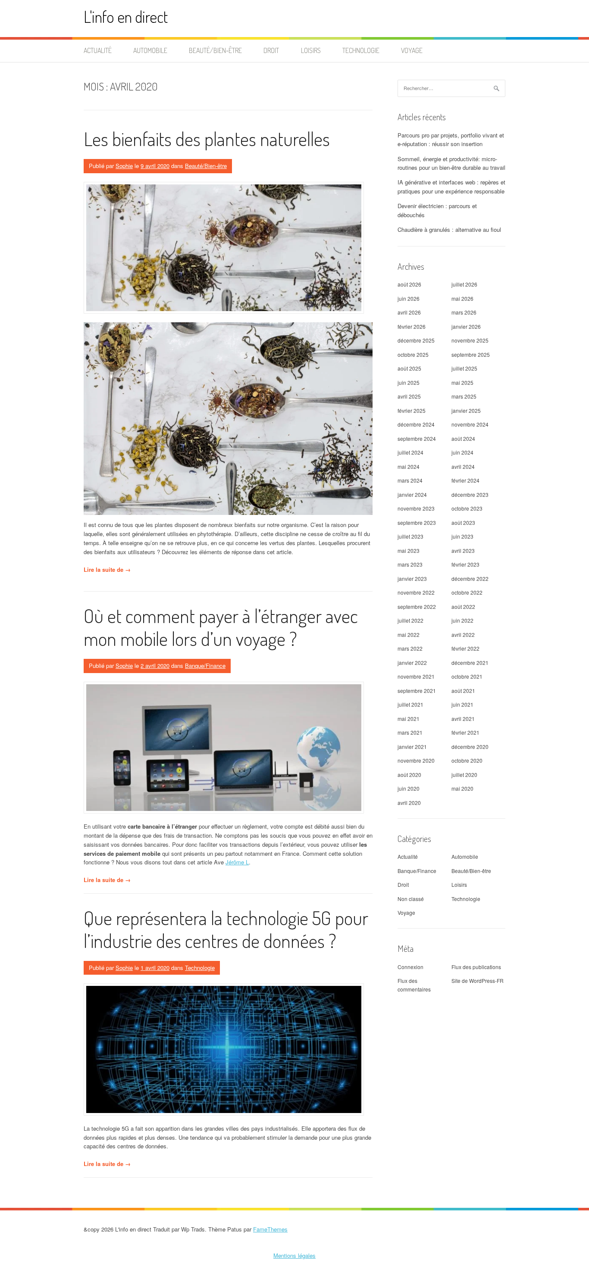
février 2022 (465, 648)
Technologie (360, 50)
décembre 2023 (470, 494)
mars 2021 (410, 732)
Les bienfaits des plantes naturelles (207, 138)
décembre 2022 (470, 578)
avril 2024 (463, 466)
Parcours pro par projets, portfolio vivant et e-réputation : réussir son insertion (451, 139)
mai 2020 (462, 788)
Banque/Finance (205, 665)
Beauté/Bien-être (215, 50)
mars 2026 (463, 312)
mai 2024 (409, 466)
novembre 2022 (416, 592)
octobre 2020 (466, 760)
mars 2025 (463, 396)
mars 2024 (410, 480)
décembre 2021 (470, 662)
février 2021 (465, 732)
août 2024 (463, 438)
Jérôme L (237, 862)
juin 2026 (409, 298)
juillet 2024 (410, 452)
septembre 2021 (417, 690)
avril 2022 (463, 634)
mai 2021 (409, 718)
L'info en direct (126, 16)
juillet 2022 (410, 620)
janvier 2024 (412, 494)
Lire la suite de (107, 569)
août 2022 (463, 606)
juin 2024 (462, 452)
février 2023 (465, 564)
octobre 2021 (466, 676)
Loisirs (311, 50)
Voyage (412, 50)
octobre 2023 (466, 508)
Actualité (98, 50)
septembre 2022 (417, 606)
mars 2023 (410, 564)
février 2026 (412, 326)
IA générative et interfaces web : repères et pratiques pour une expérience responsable (451, 186)
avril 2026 (409, 312)
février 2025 (412, 410)
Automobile (150, 50)
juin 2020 (409, 788)
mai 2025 (462, 382)
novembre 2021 (416, 676)
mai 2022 (409, 634)
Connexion (410, 966)
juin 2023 (462, 536)
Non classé (411, 898)
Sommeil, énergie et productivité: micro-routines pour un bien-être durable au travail (451, 163)
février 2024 (465, 480)
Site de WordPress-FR (477, 980)
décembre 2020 (470, 746)
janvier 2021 (412, 746)
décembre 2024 (416, 424)
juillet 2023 (410, 536)
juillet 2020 (464, 774)
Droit (271, 50)
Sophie (124, 166)
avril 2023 (463, 550)
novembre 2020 (416, 760)
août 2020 (409, 774)
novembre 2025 (470, 340)
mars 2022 (410, 648)
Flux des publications (476, 966)
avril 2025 (409, 396)
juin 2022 (462, 620)
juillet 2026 (464, 284)
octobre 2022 (466, 592)
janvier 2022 (412, 662)
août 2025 (409, 368)
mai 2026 (462, 298)
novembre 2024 (470, 424)
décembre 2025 (416, 340)
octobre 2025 (413, 354)
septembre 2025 (470, 354)
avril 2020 (409, 802)
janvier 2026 (466, 326)
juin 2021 (462, 704)
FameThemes (270, 1229)
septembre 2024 (417, 438)
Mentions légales (294, 1255)
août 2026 (409, 284)
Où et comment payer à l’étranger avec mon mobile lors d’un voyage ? (221, 627)
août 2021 (463, 690)
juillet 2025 (464, 368)
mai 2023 (409, 550)
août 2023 (463, 522)
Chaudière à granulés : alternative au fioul (449, 229)
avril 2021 (463, 718)
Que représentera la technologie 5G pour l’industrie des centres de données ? (226, 929)
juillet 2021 (410, 704)
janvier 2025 (466, 410)
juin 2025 (409, 382)
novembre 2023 (416, 508)
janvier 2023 (412, 578)
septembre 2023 (417, 522)
